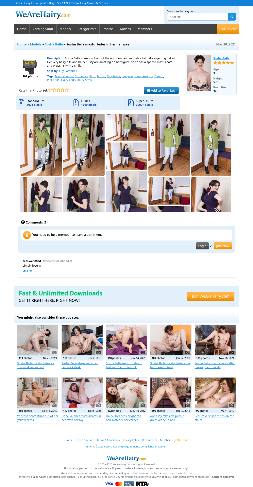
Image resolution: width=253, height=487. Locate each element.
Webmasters (149, 440)
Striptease (113, 76)
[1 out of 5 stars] (50, 90)
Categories (85, 29)
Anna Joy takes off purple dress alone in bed (167, 418)
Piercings (53, 80)
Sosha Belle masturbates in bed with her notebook (124, 365)
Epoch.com (39, 477)
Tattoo (101, 76)
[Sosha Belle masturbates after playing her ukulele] (215, 340)
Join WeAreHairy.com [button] (210, 296)
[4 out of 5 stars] (62, 90)
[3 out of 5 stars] (58, 90)
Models (65, 29)
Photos (108, 29)
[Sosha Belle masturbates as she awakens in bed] (37, 340)
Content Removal (223, 477)
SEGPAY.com (159, 477)
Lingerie (127, 76)
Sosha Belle (54, 44)
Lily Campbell (68, 71)
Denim (158, 76)
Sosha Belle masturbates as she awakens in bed (35, 365)
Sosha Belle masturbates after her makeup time (170, 365)
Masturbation (64, 76)
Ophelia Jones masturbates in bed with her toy (81, 418)
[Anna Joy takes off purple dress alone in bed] (170, 392)
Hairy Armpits (143, 76)
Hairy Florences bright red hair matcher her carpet (123, 418)
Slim (92, 76)
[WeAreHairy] (126, 458)
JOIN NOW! (228, 29)
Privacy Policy (131, 440)
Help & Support (85, 440)
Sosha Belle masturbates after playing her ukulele (215, 365)
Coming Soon (43, 29)
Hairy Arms (84, 80)
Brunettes (81, 76)
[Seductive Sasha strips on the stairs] (215, 392)
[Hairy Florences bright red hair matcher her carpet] (126, 392)
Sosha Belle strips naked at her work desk (79, 365)
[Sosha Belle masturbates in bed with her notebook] (126, 340)
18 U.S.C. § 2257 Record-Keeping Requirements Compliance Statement (126, 446)
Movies (125, 29)
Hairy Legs (68, 80)
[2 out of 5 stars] (54, 90)
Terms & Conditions (108, 440)
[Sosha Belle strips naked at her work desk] (82, 340)
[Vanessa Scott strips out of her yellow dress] (37, 392)
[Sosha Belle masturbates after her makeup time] (170, 340)
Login (202, 246)
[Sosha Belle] (199, 73)
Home (21, 29)
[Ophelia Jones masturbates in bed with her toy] (82, 392)
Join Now (222, 246)
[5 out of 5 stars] (67, 90)
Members (145, 29)
